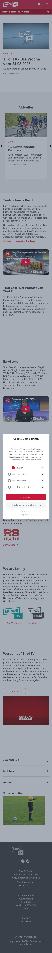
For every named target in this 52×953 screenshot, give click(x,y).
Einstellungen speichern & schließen (26, 505)
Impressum (26, 514)
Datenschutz (26, 511)
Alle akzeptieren (26, 497)
